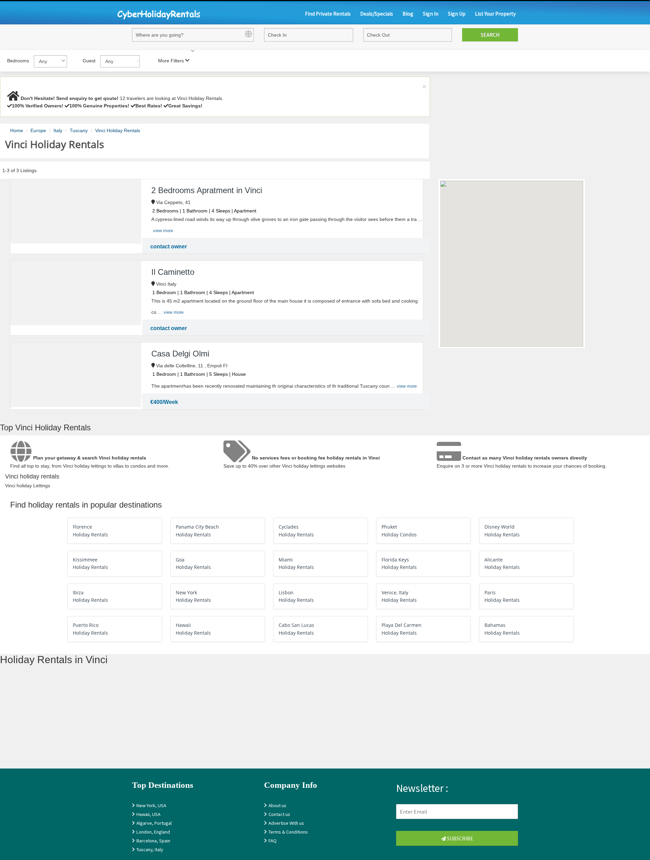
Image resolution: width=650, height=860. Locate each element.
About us (277, 805)
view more (163, 230)
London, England (153, 831)
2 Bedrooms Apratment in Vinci (206, 190)
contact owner (168, 246)
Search (490, 34)
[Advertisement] (203, 721)
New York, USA (151, 805)
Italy (57, 130)
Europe (38, 130)
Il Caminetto (172, 272)
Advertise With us (286, 823)
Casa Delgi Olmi (180, 353)
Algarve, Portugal (154, 823)
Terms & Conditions (288, 831)
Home (16, 130)
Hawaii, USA (148, 814)
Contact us (279, 814)
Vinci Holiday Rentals (117, 130)
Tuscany (79, 130)
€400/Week (164, 402)
